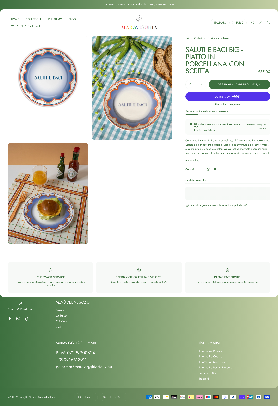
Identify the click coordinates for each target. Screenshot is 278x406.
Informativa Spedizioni (212, 362)
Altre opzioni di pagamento (228, 104)
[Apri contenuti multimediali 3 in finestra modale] (48, 193)
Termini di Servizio (210, 373)
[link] (75, 352)
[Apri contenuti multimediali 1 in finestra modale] (48, 76)
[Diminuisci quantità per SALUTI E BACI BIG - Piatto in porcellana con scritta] (189, 84)
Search (60, 310)
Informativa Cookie (210, 356)
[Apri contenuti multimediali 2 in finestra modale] (132, 88)
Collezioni (199, 38)
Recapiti (204, 378)
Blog (58, 327)
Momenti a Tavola (220, 38)
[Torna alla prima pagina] (187, 38)
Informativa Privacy (210, 351)
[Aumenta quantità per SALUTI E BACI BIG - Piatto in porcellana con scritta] (202, 84)
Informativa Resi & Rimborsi (216, 367)
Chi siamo (62, 321)
